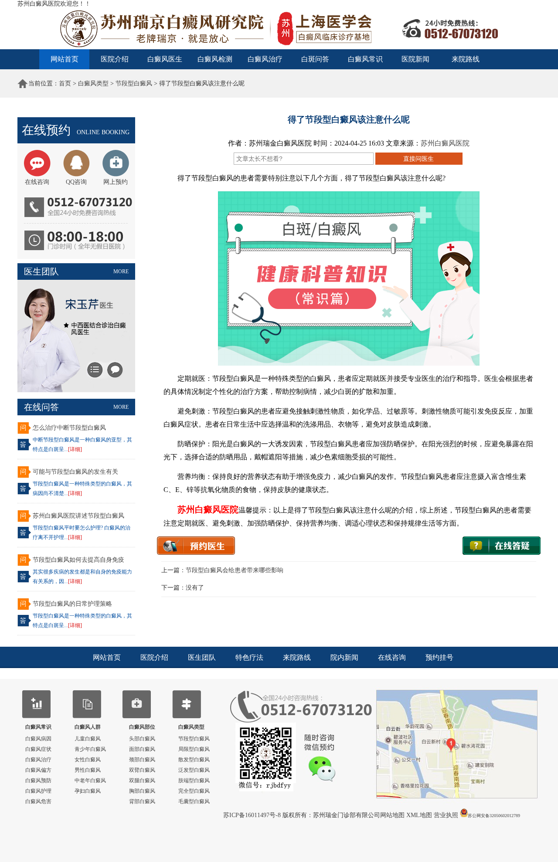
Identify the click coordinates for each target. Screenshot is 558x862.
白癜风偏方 (38, 770)
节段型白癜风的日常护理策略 (72, 604)
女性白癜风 (88, 760)
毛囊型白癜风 (194, 801)
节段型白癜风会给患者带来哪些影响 (234, 570)
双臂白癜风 (142, 770)
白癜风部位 (142, 727)
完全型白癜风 (194, 791)
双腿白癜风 (142, 780)
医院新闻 (415, 59)
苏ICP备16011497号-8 (252, 815)
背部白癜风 (142, 801)
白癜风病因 (38, 739)
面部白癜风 (142, 749)
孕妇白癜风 (88, 791)
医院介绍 (115, 59)
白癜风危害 (38, 801)
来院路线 (466, 59)
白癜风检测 (214, 59)
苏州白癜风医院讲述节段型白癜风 (78, 515)
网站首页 (64, 59)
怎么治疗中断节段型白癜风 (69, 427)
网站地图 (393, 815)
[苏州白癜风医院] (279, 47)
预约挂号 (439, 657)
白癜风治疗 (265, 59)
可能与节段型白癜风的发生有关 (75, 471)
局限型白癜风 (194, 749)
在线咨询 (392, 657)
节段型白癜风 (134, 83)
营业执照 (446, 815)
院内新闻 (344, 657)
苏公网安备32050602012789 (494, 815)
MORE (121, 271)
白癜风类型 (93, 83)
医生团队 (202, 657)
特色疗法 (249, 657)
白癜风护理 (38, 791)
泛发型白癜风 (194, 770)
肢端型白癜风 (194, 780)
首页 (65, 83)
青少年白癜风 (90, 749)
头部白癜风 (142, 739)
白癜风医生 (164, 59)
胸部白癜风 (142, 791)
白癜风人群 (88, 727)
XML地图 (420, 815)
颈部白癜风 (142, 760)
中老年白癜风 (90, 780)
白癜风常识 (365, 59)
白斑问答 (315, 59)
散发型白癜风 (194, 760)
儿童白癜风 (88, 739)
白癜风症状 (38, 749)
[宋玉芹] (76, 390)
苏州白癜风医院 (445, 143)
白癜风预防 (38, 780)
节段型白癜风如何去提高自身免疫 (78, 560)
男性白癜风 (88, 770)
